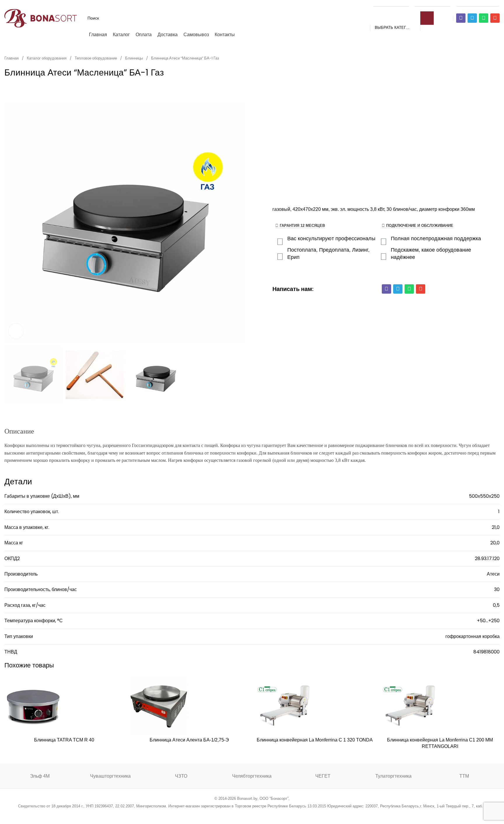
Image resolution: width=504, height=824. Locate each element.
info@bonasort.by (478, 3)
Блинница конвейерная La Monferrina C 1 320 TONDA (315, 739)
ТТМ (464, 776)
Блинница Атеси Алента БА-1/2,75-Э (189, 739)
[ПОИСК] (427, 18)
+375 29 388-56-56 (391, 3)
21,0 (496, 527)
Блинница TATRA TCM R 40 (64, 739)
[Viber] (461, 18)
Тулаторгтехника (393, 776)
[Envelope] (495, 18)
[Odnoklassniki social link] (252, 813)
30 (497, 589)
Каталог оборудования (47, 58)
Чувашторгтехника (110, 776)
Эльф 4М (40, 776)
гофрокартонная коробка (472, 636)
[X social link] (229, 813)
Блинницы (134, 58)
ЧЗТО (181, 776)
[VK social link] (266, 813)
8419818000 (486, 651)
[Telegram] (472, 18)
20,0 (495, 542)
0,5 (496, 605)
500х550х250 (484, 496)
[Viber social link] (281, 813)
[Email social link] (237, 813)
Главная (12, 58)
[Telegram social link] (274, 813)
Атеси (493, 574)
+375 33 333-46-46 (432, 3)
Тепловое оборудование (96, 58)
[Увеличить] (16, 331)
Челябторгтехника (252, 776)
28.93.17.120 (487, 558)
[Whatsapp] (483, 18)
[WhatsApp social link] (259, 813)
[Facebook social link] (222, 813)
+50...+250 (488, 620)
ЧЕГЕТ (322, 776)
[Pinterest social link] (244, 813)
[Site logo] (40, 17)
